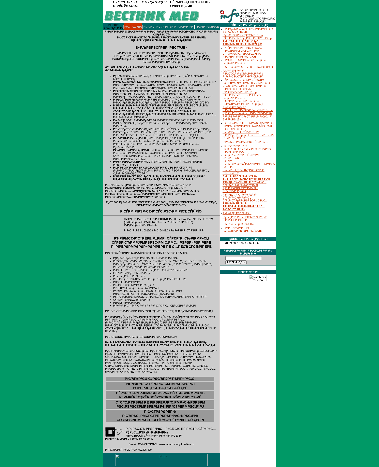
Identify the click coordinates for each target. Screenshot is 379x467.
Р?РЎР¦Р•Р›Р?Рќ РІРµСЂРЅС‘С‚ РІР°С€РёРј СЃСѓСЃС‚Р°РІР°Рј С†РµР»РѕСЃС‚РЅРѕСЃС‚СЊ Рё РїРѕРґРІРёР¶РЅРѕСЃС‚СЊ (242, 52)
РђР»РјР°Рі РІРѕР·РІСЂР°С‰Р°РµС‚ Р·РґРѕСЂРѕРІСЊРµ (245, 219)
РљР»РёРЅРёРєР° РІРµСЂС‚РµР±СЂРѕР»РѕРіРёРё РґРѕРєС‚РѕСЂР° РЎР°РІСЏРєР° (243, 73)
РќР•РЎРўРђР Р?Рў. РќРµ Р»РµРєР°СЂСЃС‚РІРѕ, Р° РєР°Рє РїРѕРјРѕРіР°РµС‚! (247, 148)
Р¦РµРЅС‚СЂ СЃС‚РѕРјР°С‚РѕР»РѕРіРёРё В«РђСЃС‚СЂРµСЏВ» (248, 30)
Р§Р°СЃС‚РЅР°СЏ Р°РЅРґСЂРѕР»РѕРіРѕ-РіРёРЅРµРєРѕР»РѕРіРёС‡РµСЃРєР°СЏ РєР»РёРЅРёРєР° (248, 125)
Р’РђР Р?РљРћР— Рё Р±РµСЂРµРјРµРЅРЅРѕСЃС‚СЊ (242, 229)
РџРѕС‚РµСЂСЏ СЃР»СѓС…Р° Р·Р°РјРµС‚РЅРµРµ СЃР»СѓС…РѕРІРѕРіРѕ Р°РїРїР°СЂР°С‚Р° (248, 135)
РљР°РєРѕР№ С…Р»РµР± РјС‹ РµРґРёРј (248, 66)
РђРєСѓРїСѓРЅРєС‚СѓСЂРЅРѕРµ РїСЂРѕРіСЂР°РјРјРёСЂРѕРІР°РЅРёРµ (247, 37)
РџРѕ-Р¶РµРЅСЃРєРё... (237, 213)
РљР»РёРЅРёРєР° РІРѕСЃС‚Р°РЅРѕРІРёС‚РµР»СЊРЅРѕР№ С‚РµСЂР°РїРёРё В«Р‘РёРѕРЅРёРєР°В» (248, 110)
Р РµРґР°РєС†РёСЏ (207, 26)
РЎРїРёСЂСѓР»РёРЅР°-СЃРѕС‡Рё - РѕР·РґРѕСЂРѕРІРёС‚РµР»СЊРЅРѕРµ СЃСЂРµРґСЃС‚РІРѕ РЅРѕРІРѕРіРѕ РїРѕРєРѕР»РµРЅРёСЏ (246, 84)
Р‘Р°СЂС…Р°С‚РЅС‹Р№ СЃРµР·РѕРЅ (245, 142)
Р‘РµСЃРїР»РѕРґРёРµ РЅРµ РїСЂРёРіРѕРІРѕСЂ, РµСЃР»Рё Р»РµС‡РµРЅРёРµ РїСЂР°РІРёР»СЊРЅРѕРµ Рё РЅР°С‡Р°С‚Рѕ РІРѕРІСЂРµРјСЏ (243, 98)
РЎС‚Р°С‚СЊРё (133, 26)
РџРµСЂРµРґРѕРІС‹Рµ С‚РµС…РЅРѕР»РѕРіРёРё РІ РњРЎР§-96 (242, 43)
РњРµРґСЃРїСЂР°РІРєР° (158, 26)
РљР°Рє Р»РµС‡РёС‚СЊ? (238, 224)
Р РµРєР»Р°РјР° (184, 26)
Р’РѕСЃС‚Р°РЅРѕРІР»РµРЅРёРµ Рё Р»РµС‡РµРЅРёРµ (244, 61)
